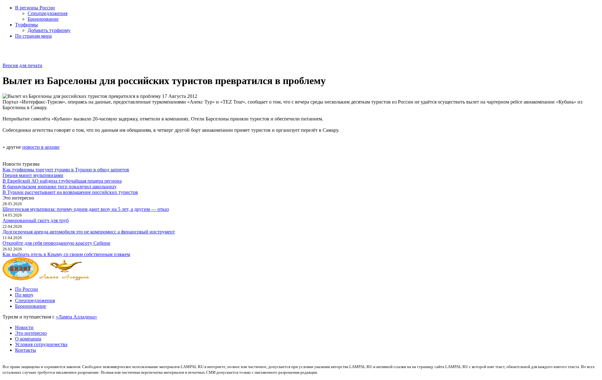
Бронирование (43, 19)
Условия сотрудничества (41, 344)
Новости (24, 327)
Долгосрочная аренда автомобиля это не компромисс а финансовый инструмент (89, 231)
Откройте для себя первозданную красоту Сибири (56, 243)
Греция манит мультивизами (33, 175)
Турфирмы (26, 24)
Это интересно (31, 333)
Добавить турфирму (49, 30)
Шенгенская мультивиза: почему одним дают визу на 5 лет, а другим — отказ (86, 209)
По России (26, 289)
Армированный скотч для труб (36, 220)
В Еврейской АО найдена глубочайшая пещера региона (62, 181)
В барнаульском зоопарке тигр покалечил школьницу (60, 186)
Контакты (25, 350)
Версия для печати (22, 65)
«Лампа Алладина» (76, 316)
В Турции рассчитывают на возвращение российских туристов (70, 192)
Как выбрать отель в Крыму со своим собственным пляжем (66, 254)
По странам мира (33, 36)
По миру (24, 294)
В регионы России (35, 7)
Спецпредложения (47, 13)
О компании (28, 338)
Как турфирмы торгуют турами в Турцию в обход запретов (66, 169)
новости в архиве (41, 147)
